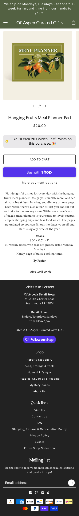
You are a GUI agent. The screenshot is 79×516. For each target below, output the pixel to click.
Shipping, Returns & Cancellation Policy (39, 429)
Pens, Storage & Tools (39, 366)
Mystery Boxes (39, 385)
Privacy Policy (39, 435)
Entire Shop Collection (39, 448)
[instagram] (36, 492)
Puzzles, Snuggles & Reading (40, 378)
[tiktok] (48, 492)
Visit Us (39, 410)
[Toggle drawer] (5, 22)
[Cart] (73, 22)
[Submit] (71, 482)
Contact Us (39, 416)
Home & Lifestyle (39, 372)
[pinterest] (42, 492)
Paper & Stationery (39, 359)
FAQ (39, 422)
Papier (41, 260)
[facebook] (30, 492)
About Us (39, 391)
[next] (45, 105)
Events (39, 441)
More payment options (39, 182)
